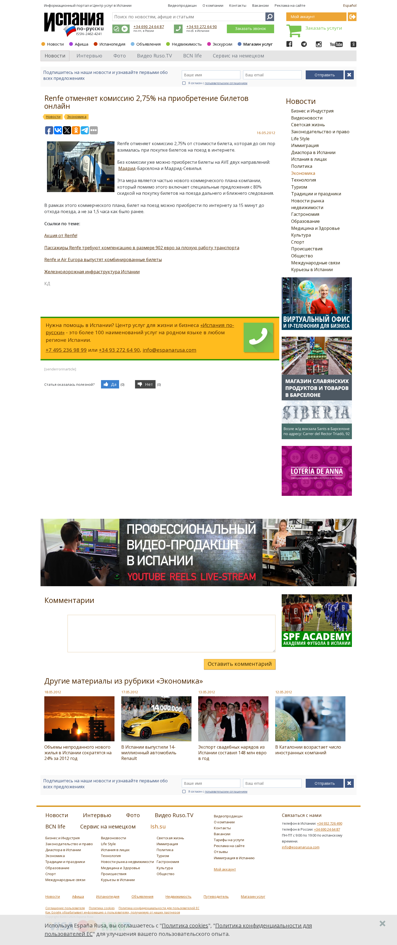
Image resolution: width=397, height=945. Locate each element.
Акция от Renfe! (60, 235)
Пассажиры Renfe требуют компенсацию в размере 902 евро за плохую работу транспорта (141, 248)
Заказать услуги (323, 28)
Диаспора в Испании (313, 152)
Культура (301, 235)
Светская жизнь (308, 125)
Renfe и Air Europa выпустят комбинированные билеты (103, 259)
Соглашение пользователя (65, 908)
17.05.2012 (129, 692)
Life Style (300, 139)
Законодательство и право (320, 132)
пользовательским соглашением (226, 83)
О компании (213, 5)
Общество (302, 256)
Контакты (237, 5)
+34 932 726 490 (329, 823)
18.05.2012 (52, 692)
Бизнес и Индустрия (312, 111)
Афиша (81, 44)
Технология (303, 180)
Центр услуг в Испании (112, 5)
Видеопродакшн (182, 5)
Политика (301, 166)
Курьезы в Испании (312, 269)
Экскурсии (222, 44)
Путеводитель (216, 896)
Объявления (148, 44)
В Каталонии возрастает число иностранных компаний (308, 750)
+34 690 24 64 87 (148, 26)
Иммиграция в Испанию (234, 857)
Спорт (297, 242)
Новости (55, 44)
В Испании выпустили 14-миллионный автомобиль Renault (148, 752)
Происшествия (306, 249)
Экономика (303, 173)
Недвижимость (187, 44)
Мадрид (127, 168)
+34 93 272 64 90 (201, 26)
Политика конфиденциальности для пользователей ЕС (159, 908)
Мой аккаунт (225, 869)
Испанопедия (112, 44)
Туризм (299, 187)
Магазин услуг (258, 44)
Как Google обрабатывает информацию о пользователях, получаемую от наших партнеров (112, 912)
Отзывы (221, 851)
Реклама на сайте (290, 5)
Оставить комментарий (240, 663)
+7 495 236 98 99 (66, 349)
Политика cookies (102, 908)
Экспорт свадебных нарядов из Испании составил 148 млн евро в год (232, 752)
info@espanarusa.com (169, 349)
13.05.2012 (206, 692)
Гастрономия (305, 214)
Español (349, 5)
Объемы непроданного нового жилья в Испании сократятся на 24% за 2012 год (78, 752)
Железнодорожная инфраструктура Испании (92, 272)
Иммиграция (305, 145)
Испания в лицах (309, 159)
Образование (305, 221)
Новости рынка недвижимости (127, 861)
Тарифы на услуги (229, 839)
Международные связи (315, 263)
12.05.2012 (283, 692)
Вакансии (260, 5)
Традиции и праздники (316, 194)
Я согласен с (217, 83)
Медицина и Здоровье (315, 228)
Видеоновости (306, 118)
